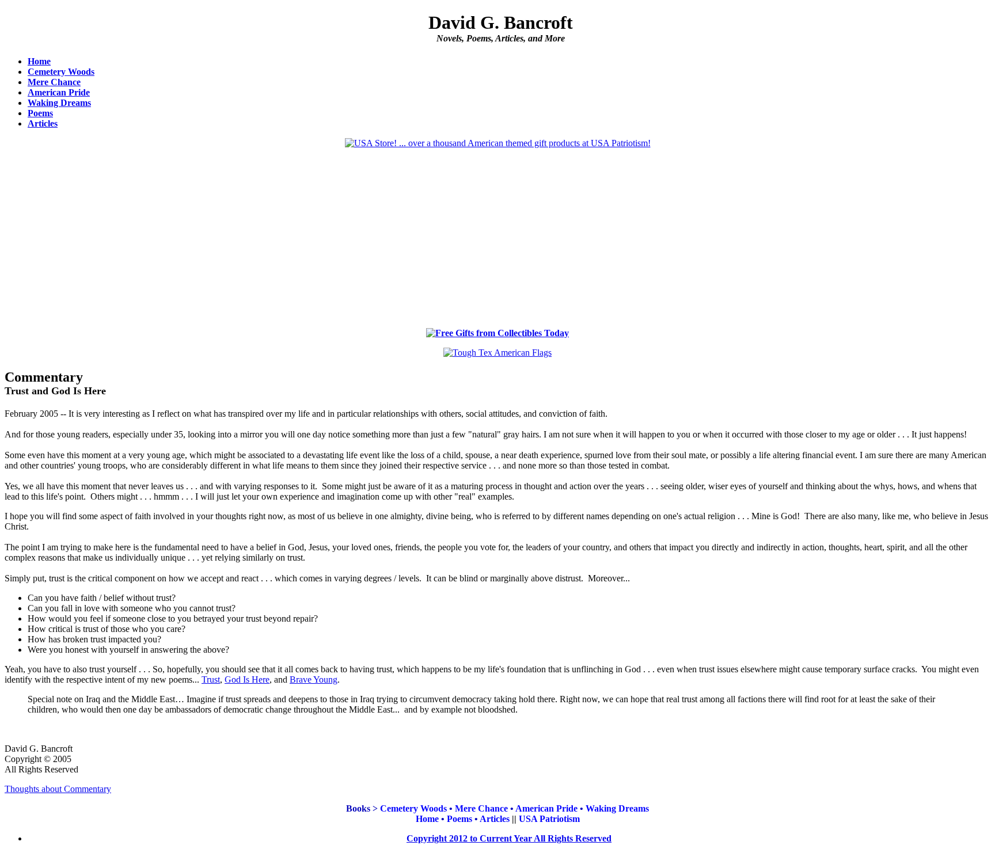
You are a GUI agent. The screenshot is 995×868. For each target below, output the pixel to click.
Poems (40, 113)
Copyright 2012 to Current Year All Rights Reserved (509, 838)
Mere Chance (54, 82)
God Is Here (247, 679)
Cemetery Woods (61, 72)
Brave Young (313, 679)
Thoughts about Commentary (58, 789)
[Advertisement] (497, 238)
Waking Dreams (59, 103)
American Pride (59, 92)
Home (39, 61)
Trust (211, 679)
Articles (43, 123)
